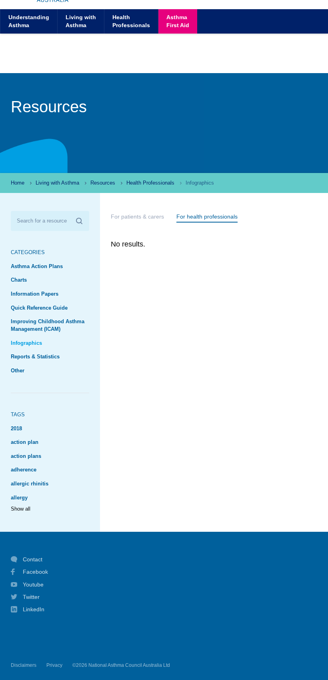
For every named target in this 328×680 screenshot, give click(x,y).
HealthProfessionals (131, 21)
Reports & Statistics (35, 357)
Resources (102, 183)
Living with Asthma (57, 183)
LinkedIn (33, 609)
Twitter (31, 597)
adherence (23, 470)
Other (17, 371)
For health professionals (207, 217)
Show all (20, 509)
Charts (19, 280)
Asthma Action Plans (37, 266)
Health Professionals (150, 183)
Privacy (54, 665)
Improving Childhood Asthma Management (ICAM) (47, 325)
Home (17, 183)
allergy (19, 498)
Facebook (35, 572)
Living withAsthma (81, 21)
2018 (16, 428)
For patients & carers (137, 217)
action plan (24, 442)
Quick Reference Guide (39, 308)
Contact (32, 559)
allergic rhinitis (29, 484)
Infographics (26, 343)
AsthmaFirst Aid (177, 21)
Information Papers (34, 294)
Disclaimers (23, 665)
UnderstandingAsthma (28, 21)
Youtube (33, 584)
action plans (26, 456)
